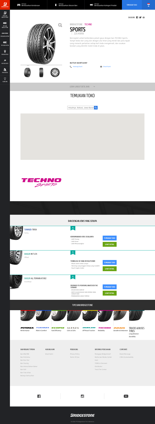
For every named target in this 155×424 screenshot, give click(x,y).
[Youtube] (126, 396)
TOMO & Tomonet (101, 363)
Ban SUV (23, 369)
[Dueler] (90, 318)
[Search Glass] (96, 107)
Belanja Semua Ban (27, 376)
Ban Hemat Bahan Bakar (28, 366)
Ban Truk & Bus (25, 372)
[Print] (143, 17)
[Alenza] (74, 318)
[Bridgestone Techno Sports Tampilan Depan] (41, 72)
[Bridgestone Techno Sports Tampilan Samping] (55, 72)
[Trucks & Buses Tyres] (136, 318)
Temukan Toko (132, 5)
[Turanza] (43, 318)
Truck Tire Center (100, 369)
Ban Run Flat (24, 360)
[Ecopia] (59, 318)
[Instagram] (82, 396)
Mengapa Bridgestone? (103, 354)
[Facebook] (137, 17)
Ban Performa (25, 357)
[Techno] (105, 318)
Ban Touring (24, 363)
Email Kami (107, 66)
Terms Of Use (74, 357)
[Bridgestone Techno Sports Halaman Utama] (27, 72)
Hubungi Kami (77, 66)
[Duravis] (121, 318)
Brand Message (125, 354)
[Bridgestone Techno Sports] (41, 44)
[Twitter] (140, 17)
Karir (96, 360)
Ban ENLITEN (24, 354)
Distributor (98, 366)
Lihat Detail (109, 244)
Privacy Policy (75, 354)
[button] (5, 15)
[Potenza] (28, 318)
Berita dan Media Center (103, 357)
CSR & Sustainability (126, 357)
